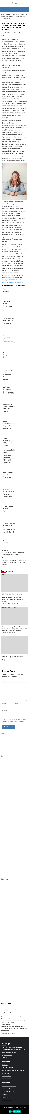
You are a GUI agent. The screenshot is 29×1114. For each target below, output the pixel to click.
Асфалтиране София (7, 1088)
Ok (10, 1111)
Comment (5, 681)
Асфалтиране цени (7, 1055)
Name (4, 703)
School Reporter (6, 32)
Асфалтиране (5, 1073)
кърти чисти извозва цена (9, 1052)
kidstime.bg (5, 1065)
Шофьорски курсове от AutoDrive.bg (12, 1047)
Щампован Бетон (6, 1076)
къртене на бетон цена (8, 1078)
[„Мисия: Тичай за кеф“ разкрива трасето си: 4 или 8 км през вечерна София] (14, 645)
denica (4, 603)
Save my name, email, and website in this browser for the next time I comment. (14, 720)
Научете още (16, 1111)
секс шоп (4, 1094)
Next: (14, 561)
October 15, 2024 (16, 32)
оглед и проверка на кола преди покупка (13, 1070)
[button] (2, 9)
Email (17, 703)
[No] (27, 1110)
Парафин (4, 1057)
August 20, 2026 (11, 603)
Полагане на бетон (7, 1099)
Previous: (13, 552)
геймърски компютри (8, 1091)
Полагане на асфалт (7, 1067)
